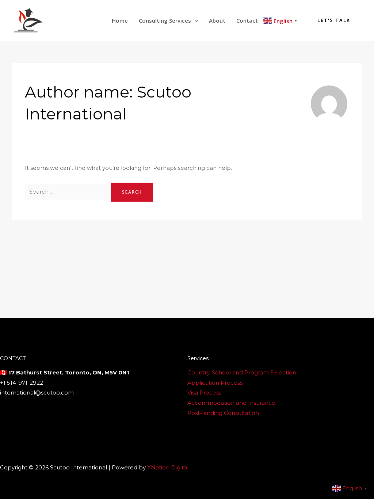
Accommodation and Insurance (231, 402)
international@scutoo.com (37, 392)
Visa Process (204, 392)
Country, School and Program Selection (241, 372)
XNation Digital (167, 467)
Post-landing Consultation (223, 413)
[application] (194, 20)
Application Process (215, 382)
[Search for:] (68, 191)
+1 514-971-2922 (21, 382)
